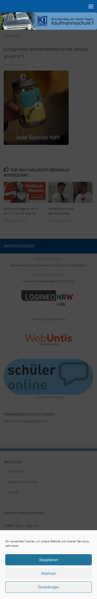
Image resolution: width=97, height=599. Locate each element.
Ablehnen (48, 573)
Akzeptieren (48, 560)
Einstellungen (48, 587)
